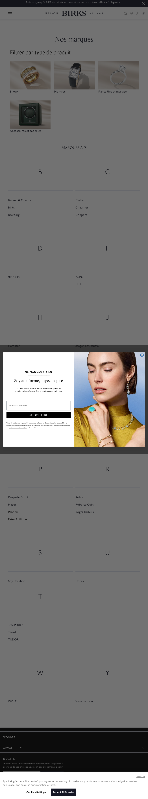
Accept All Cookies (63, 792)
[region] (74, 785)
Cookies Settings (36, 792)
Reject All (140, 776)
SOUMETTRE (38, 415)
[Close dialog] (141, 355)
